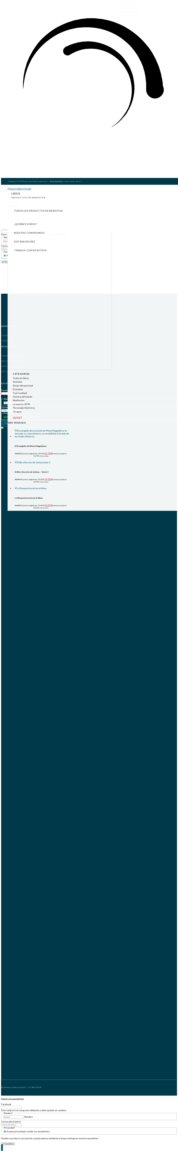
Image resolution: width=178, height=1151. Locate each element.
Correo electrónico (11, 1121)
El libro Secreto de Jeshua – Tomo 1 (31, 472)
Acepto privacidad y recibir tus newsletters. (28, 1131)
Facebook (6, 390)
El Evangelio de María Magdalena (30, 446)
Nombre (28, 1116)
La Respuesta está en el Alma (29, 498)
